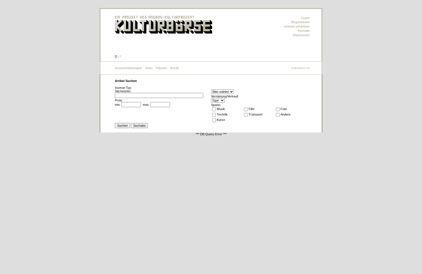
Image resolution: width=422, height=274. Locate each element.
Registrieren (300, 22)
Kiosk (174, 68)
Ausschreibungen (128, 68)
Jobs (149, 68)
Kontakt (304, 30)
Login (305, 17)
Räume (161, 68)
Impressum (301, 35)
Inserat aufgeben (297, 26)
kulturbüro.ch (300, 68)
